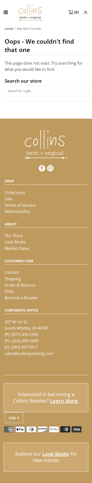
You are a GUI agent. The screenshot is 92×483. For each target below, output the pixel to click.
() (76, 12)
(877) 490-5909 (25, 334)
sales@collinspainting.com (29, 353)
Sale (8, 199)
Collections (15, 192)
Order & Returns (20, 285)
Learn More (64, 400)
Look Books (15, 242)
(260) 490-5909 (25, 341)
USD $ (14, 418)
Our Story (14, 235)
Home (9, 29)
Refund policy (17, 211)
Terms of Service (20, 205)
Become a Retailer (21, 297)
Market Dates (17, 248)
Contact (12, 272)
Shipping (13, 278)
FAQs (9, 291)
